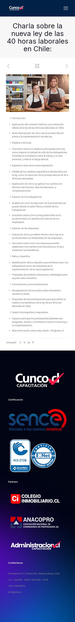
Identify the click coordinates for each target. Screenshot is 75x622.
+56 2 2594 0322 (16, 586)
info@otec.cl (15, 592)
